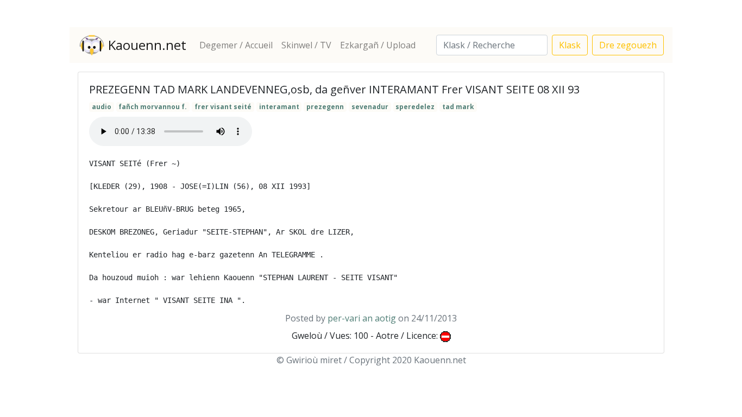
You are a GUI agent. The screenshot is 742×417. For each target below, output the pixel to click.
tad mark (458, 106)
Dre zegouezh (628, 45)
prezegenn (325, 106)
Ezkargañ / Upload (378, 45)
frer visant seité (222, 106)
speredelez (415, 106)
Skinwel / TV (306, 45)
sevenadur (369, 106)
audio (101, 106)
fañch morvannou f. (152, 106)
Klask (570, 45)
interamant (279, 106)
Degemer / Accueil (236, 45)
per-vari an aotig (362, 318)
